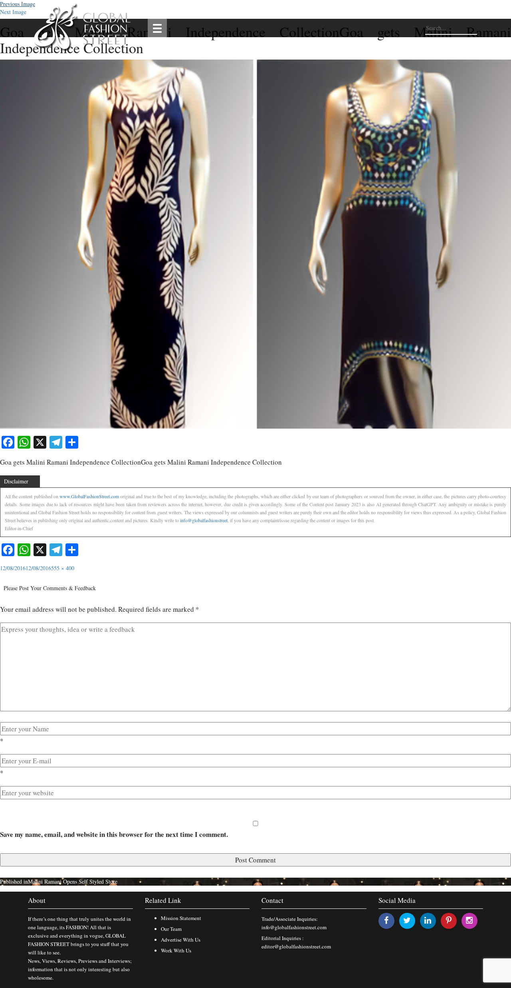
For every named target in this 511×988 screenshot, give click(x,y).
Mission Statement (181, 918)
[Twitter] (407, 920)
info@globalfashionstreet (204, 520)
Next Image (13, 12)
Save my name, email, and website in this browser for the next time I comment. (114, 834)
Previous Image (17, 4)
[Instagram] (469, 920)
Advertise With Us (180, 939)
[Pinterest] (449, 920)
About (37, 900)
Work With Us (176, 950)
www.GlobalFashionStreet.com (89, 496)
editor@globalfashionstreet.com (296, 946)
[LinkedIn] (427, 920)
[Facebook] (386, 920)
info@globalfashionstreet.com (294, 927)
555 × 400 (62, 568)
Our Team (171, 928)
